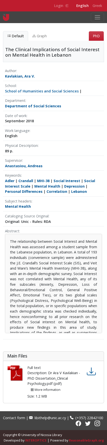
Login (58, 5)
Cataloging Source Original (27, 216)
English (82, 5)
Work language (17, 130)
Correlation (57, 191)
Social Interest (67, 180)
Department (15, 100)
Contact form (14, 417)
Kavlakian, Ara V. (20, 76)
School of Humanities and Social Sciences (42, 91)
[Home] (8, 17)
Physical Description (21, 145)
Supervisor (13, 160)
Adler (9, 180)
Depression (74, 186)
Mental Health (47, 186)
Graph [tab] (41, 36)
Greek (97, 5)
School (10, 85)
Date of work (16, 115)
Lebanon (79, 191)
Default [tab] (17, 36)
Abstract (12, 231)
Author (10, 70)
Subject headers (18, 201)
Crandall (25, 180)
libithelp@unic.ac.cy (50, 417)
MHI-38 (43, 180)
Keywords (13, 175)
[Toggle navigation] (97, 17)
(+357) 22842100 (88, 417)
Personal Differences (24, 191)
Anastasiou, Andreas (24, 165)
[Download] (91, 371)
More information (47, 390)
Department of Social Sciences (33, 106)
